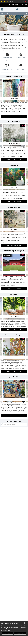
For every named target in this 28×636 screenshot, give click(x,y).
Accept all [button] (7, 633)
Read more (13, 628)
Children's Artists (14, 207)
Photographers (14, 294)
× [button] (26, 622)
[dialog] (14, 628)
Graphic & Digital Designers (14, 251)
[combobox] (24, 623)
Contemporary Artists (14, 76)
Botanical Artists (14, 121)
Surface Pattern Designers (14, 335)
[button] (14, 630)
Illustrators (14, 165)
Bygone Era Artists (14, 377)
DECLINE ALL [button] (20, 633)
